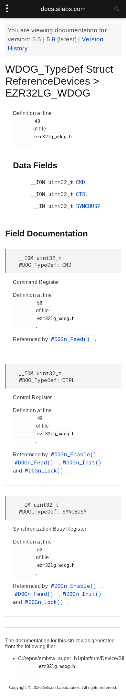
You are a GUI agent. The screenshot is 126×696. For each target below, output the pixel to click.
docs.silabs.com (63, 8)
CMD (80, 182)
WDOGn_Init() (84, 462)
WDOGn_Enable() (75, 454)
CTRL (82, 194)
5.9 (52, 39)
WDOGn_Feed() (72, 339)
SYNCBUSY (88, 206)
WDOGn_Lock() (46, 470)
